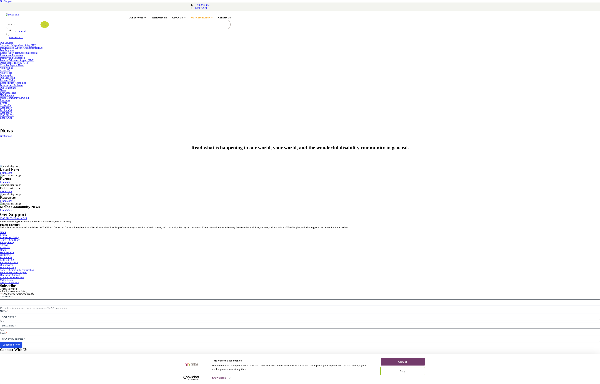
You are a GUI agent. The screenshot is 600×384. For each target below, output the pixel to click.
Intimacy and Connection (12, 57)
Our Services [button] (136, 17)
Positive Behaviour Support (13, 272)
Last (2, 330)
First (2, 321)
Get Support (6, 107)
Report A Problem (9, 262)
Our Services (6, 42)
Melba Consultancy (9, 282)
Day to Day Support (10, 275)
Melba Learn (6, 280)
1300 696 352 (7, 260)
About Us (5, 70)
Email (3, 333)
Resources (5, 100)
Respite (3, 235)
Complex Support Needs (12, 65)
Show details (219, 377)
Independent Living (9, 237)
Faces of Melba (7, 80)
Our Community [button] (200, 17)
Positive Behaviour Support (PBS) (17, 60)
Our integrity (6, 75)
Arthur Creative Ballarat (12, 277)
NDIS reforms (7, 95)
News (3, 90)
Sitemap (4, 245)
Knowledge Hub (8, 92)
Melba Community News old (14, 97)
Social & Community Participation (17, 270)
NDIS (3, 232)
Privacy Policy (7, 242)
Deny (402, 371)
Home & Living (8, 267)
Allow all (402, 362)
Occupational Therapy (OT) (14, 62)
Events (3, 102)
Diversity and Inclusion (11, 85)
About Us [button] (177, 17)
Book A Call (6, 110)
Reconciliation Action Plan (13, 82)
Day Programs (7, 50)
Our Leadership (7, 77)
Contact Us (224, 17)
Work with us (159, 17)
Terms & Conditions (10, 240)
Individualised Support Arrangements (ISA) (21, 47)
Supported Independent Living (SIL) (18, 45)
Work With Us (7, 252)
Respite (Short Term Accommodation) (19, 52)
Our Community (8, 87)
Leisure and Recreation (11, 55)
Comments (6, 296)
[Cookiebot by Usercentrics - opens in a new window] (191, 378)
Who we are (6, 72)
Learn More (6, 172)
